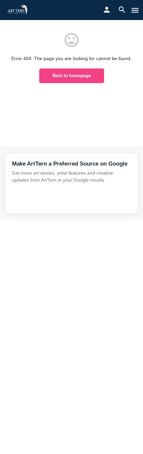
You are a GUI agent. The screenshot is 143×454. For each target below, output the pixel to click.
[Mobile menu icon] (135, 10)
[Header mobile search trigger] (122, 9)
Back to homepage (72, 75)
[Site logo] (18, 10)
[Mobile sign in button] (106, 9)
